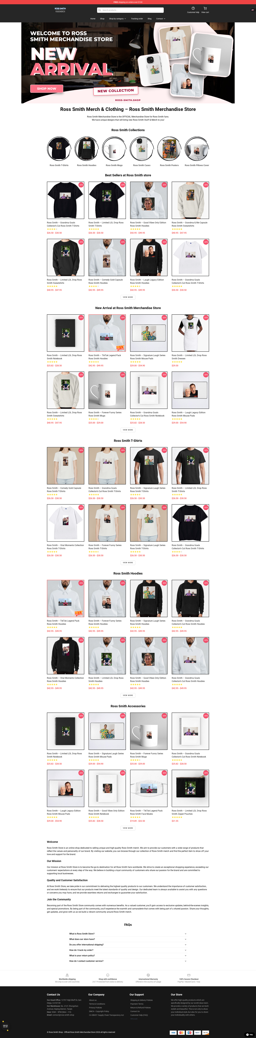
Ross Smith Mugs (114, 165)
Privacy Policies (95, 1008)
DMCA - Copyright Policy (99, 1011)
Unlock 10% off (5, 1026)
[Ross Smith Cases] (142, 148)
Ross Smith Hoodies (86, 165)
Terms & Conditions (97, 1004)
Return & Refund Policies (140, 1008)
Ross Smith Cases (141, 165)
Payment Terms (136, 1004)
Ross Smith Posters (169, 165)
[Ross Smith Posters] (169, 148)
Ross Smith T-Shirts (59, 165)
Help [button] (251, 1035)
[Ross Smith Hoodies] (87, 148)
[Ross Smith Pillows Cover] (197, 148)
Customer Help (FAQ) (139, 1015)
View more (128, 297)
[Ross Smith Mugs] (114, 148)
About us (93, 1000)
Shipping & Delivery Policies (141, 1000)
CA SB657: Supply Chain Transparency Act (106, 1015)
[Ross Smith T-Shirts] (59, 148)
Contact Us (135, 1011)
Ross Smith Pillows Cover (197, 165)
